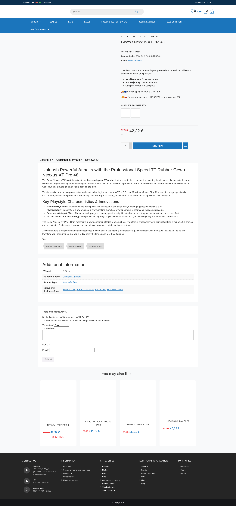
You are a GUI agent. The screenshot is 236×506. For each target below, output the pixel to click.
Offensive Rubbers (72, 277)
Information (67, 467)
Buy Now (157, 145)
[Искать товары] (137, 12)
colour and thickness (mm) (133, 105)
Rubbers (130, 37)
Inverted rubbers (71, 282)
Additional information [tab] (69, 159)
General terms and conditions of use (76, 470)
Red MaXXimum (115, 289)
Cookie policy (68, 473)
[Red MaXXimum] (135, 113)
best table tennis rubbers (54, 246)
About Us (144, 467)
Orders (182, 470)
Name (46, 344)
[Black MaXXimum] (126, 113)
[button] (205, 11)
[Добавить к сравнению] (199, 11)
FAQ (142, 477)
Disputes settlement (70, 480)
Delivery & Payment (148, 473)
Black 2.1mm (69, 289)
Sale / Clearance (108, 490)
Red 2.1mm (100, 289)
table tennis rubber (75, 246)
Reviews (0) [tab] (92, 159)
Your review (48, 328)
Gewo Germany (135, 60)
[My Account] (212, 11)
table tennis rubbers (95, 246)
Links (143, 480)
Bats (104, 473)
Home (123, 37)
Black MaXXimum (85, 289)
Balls (104, 477)
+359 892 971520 (203, 2)
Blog (143, 484)
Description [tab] (46, 159)
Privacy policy (68, 477)
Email (45, 350)
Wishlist (183, 473)
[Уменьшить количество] (130, 147)
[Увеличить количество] (130, 144)
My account (184, 467)
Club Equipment (108, 487)
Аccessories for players (111, 480)
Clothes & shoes (108, 484)
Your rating (48, 325)
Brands (144, 470)
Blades (104, 470)
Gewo (136, 37)
